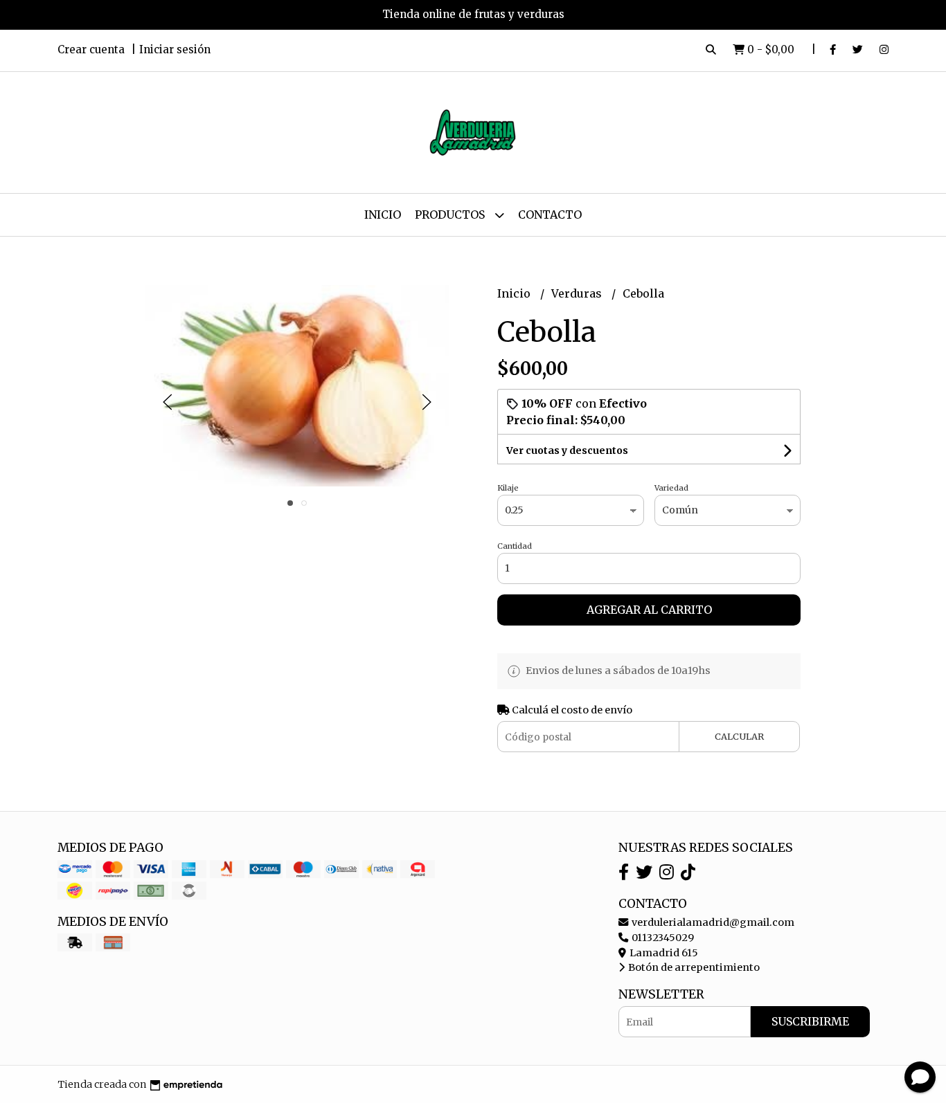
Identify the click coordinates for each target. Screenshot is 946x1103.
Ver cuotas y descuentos (567, 450)
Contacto (550, 214)
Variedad (671, 488)
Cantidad (514, 546)
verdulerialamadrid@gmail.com (712, 922)
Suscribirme (810, 1021)
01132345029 (662, 937)
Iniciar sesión (175, 49)
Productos (451, 214)
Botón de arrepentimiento (693, 967)
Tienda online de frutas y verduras (473, 14)
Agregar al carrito (649, 610)
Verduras (578, 293)
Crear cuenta (91, 49)
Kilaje (508, 488)
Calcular (739, 736)
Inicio (382, 214)
